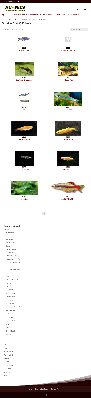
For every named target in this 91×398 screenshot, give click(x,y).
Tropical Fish (10, 338)
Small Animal (8, 362)
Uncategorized (9, 365)
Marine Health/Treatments (15, 307)
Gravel (8, 276)
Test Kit (8, 334)
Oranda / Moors (12, 256)
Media (8, 314)
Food (7, 273)
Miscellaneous (9, 351)
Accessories (10, 232)
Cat (5, 345)
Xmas (6, 375)
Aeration (9, 236)
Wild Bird (7, 369)
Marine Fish (10, 300)
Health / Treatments (12, 279)
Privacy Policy (56, 389)
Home (4, 19)
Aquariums (9, 239)
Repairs (8, 324)
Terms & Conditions (41, 389)
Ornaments (9, 317)
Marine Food (10, 303)
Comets (10, 252)
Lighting (8, 286)
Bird (5, 341)
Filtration (9, 266)
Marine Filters (10, 297)
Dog (5, 348)
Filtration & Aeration (13, 269)
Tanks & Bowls (10, 331)
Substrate (9, 327)
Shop (9, 19)
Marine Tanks (10, 310)
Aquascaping (10, 242)
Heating (8, 283)
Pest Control (8, 355)
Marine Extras (10, 293)
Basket (30, 389)
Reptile (6, 358)
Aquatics (16, 19)
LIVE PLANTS (10, 290)
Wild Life (7, 372)
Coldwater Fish (26, 19)
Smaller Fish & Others (14, 262)
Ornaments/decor (12, 321)
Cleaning (9, 246)
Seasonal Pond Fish (14, 259)
